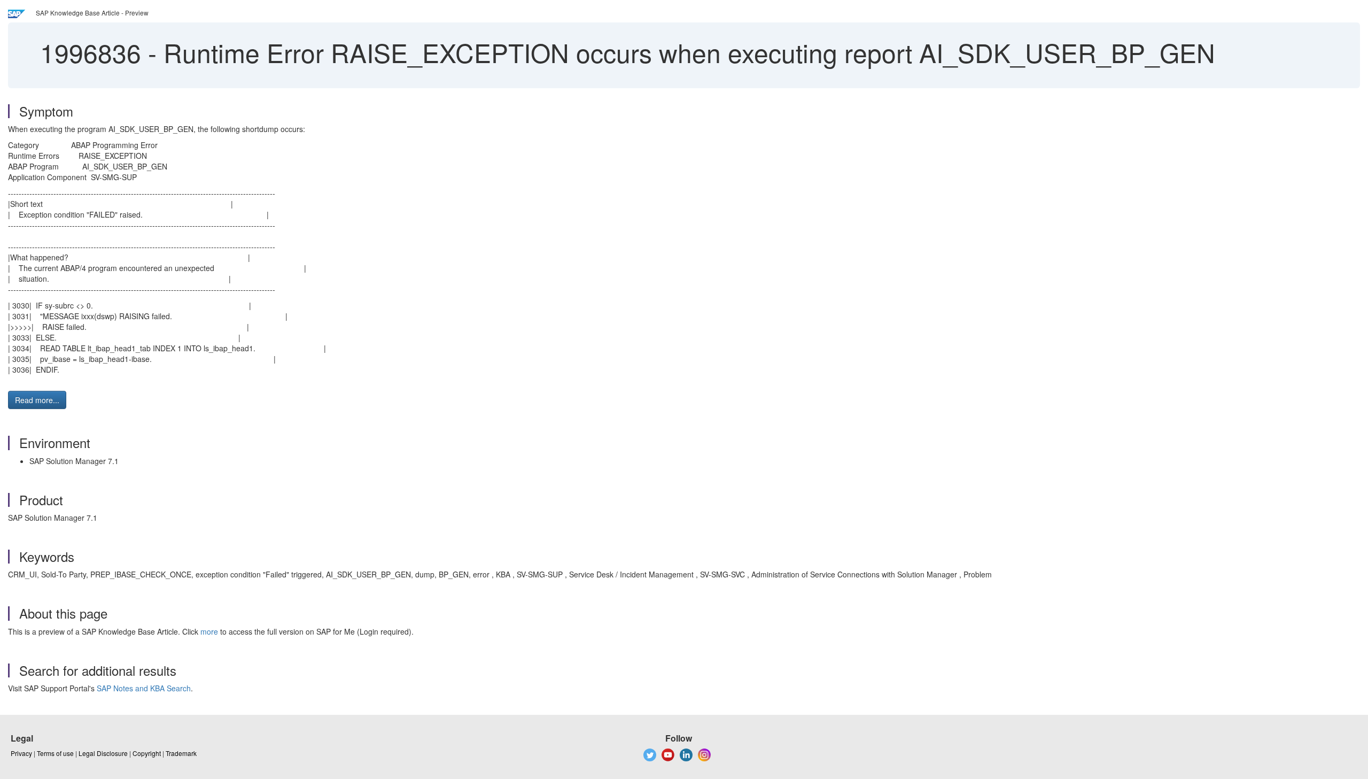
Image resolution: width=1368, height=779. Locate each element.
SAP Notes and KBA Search (144, 688)
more (209, 631)
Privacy (21, 753)
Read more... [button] (37, 400)
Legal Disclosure (103, 753)
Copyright (147, 753)
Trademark (181, 753)
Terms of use (55, 753)
